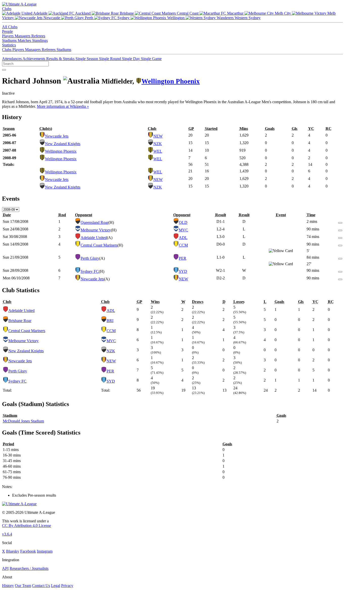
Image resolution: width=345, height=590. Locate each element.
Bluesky (12, 551)
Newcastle (51, 18)
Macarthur (235, 13)
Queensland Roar (94, 222)
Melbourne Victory (96, 230)
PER (182, 258)
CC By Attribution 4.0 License (26, 525)
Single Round (110, 59)
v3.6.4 (7, 534)
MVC (183, 230)
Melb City (283, 13)
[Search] (4, 70)
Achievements (34, 59)
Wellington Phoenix (170, 81)
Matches (25, 40)
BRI (110, 320)
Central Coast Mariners (99, 245)
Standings (40, 40)
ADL (183, 237)
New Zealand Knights (62, 144)
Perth (89, 18)
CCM (183, 245)
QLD (183, 222)
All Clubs (9, 27)
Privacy (67, 585)
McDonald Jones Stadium (23, 421)
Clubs (6, 9)
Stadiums (10, 40)
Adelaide (40, 13)
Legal (55, 585)
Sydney (123, 18)
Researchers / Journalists (29, 568)
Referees (38, 36)
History (8, 585)
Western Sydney (247, 18)
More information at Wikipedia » (63, 106)
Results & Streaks (61, 59)
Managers (23, 36)
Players (8, 36)
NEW (158, 136)
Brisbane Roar (19, 320)
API (5, 568)
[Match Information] (340, 221)
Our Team (23, 585)
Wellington (176, 18)
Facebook (28, 551)
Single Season (87, 59)
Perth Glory (90, 258)
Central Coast (188, 13)
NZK (157, 144)
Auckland (83, 13)
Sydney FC (90, 271)
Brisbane (127, 13)
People (7, 31)
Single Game (151, 59)
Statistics (9, 45)
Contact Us (41, 585)
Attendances (12, 59)
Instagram (45, 551)
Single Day (131, 59)
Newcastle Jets (56, 136)
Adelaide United (94, 237)
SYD (183, 271)
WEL (157, 151)
